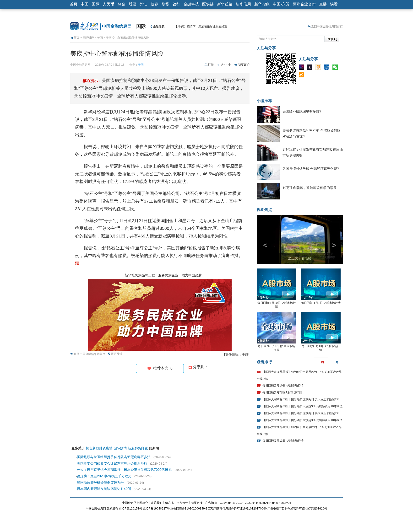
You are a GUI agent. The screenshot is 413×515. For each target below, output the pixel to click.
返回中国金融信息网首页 (327, 26)
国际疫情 (120, 448)
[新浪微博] (302, 75)
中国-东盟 (281, 4)
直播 (323, 4)
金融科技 (191, 4)
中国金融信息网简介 (135, 502)
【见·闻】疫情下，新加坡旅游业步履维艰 (200, 26)
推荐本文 (162, 368)
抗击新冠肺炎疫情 (99, 448)
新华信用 (243, 4)
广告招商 (211, 502)
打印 (211, 64)
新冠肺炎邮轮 (138, 448)
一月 (335, 362)
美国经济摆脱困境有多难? (302, 111)
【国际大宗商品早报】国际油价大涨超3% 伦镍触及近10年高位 (302, 406)
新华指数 (262, 4)
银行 (176, 4)
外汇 (143, 4)
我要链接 (196, 502)
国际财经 (88, 37)
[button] (263, 239)
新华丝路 (224, 4)
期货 (165, 4)
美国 (100, 37)
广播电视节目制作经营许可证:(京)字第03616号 (297, 508)
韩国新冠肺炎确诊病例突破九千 (100, 482)
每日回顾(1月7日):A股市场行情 (321, 303)
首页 (73, 4)
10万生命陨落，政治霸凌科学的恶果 (310, 188)
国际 (95, 4)
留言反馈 (116, 353)
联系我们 (156, 502)
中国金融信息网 (96, 508)
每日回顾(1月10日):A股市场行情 (283, 385)
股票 (132, 4)
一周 (321, 362)
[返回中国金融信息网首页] (77, 263)
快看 (334, 4)
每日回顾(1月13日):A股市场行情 (283, 440)
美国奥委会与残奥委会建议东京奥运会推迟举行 (112, 463)
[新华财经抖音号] (311, 68)
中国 (84, 4)
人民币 (108, 4)
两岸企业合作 (304, 4)
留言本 (169, 502)
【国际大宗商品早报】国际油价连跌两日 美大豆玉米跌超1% (300, 399)
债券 (154, 4)
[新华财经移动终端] (327, 68)
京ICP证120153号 (130, 508)
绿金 (121, 4)
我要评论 (244, 64)
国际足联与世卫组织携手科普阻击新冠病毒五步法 (114, 457)
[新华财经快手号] (319, 68)
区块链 (208, 4)
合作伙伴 (182, 502)
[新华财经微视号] (302, 68)
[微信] (336, 68)
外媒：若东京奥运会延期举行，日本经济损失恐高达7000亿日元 (124, 470)
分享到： (200, 367)
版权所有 (112, 508)
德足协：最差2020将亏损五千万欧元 (104, 476)
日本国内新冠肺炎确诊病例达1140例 (104, 489)
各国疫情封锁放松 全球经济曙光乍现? (311, 169)
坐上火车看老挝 (299, 258)
